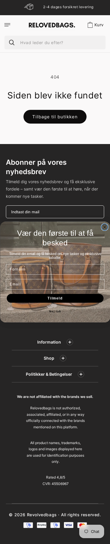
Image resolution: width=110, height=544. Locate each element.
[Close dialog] (104, 227)
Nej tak (55, 311)
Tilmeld (55, 298)
